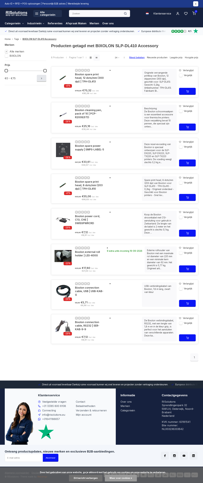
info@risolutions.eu (53, 414)
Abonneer (51, 457)
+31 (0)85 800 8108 (54, 406)
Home (8, 39)
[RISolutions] (17, 13)
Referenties (55, 23)
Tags (16, 39)
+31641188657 (51, 419)
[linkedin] (193, 456)
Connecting (49, 410)
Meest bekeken (137, 57)
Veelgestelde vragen (54, 401)
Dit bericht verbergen (86, 478)
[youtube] (184, 456)
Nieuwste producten (157, 57)
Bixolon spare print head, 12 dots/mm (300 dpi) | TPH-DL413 (89, 78)
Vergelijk (188, 75)
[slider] (6, 70)
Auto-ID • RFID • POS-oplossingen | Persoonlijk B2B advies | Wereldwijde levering (47, 3)
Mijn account (83, 414)
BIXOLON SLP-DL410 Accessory (39, 39)
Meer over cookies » (121, 478)
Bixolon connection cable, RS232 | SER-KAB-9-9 (87, 326)
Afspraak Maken (76, 23)
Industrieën (34, 23)
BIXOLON (15, 55)
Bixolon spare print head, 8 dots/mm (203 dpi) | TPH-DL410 (89, 185)
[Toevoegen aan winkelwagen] (187, 91)
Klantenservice (162, 13)
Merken (94, 23)
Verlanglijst (188, 70)
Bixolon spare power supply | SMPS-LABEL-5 (89, 147)
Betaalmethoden (85, 406)
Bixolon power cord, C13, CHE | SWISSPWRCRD (87, 220)
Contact (80, 401)
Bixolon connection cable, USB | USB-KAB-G (89, 291)
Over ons (108, 23)
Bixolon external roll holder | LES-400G (87, 253)
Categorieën (13, 23)
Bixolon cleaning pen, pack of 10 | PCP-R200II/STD (88, 113)
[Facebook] (165, 456)
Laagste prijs (176, 57)
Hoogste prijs (191, 57)
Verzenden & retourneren (91, 410)
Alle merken (17, 51)
